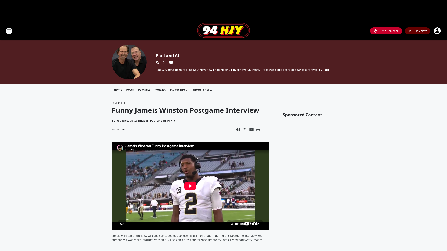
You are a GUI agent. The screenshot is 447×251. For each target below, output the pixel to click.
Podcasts (144, 90)
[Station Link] (223, 31)
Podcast (160, 90)
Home (118, 90)
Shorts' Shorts (202, 90)
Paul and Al (167, 55)
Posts (130, 90)
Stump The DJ (179, 90)
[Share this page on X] (244, 129)
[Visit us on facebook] (158, 62)
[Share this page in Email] (251, 129)
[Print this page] (258, 129)
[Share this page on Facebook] (238, 129)
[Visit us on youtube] (171, 62)
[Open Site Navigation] (9, 30)
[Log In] (437, 30)
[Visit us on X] (164, 62)
